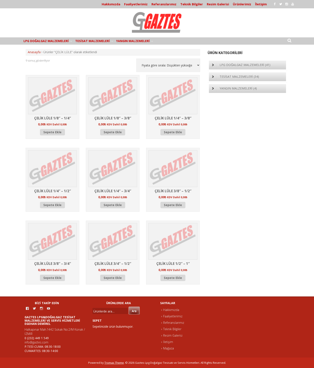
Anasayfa (34, 52)
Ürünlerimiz (242, 4)
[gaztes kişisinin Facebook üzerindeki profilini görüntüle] (27, 308)
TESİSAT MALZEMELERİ (92, 41)
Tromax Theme (114, 363)
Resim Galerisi (218, 4)
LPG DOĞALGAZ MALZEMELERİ (46, 41)
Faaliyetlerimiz (136, 4)
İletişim (261, 4)
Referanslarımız (163, 4)
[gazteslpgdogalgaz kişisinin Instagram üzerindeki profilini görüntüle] (41, 308)
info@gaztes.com (36, 342)
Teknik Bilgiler (191, 4)
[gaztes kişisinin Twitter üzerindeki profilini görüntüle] (34, 308)
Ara (134, 311)
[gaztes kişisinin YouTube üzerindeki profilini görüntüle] (48, 308)
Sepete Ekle (52, 132)
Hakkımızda (111, 4)
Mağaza (168, 348)
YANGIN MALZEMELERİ (133, 41)
